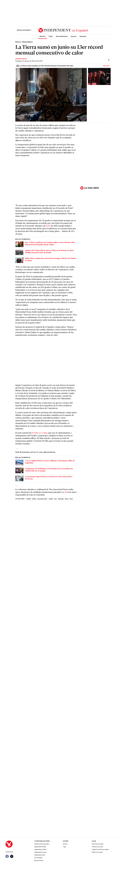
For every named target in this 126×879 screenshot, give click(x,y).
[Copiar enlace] (109, 60)
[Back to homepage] (20, 844)
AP (65, 492)
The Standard (38, 858)
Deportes (83, 36)
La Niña (43, 433)
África (66, 499)
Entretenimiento (62, 36)
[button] (24, 30)
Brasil (71, 499)
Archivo (65, 844)
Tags (64, 847)
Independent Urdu (39, 855)
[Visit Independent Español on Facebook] (7, 856)
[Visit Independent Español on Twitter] (11, 856)
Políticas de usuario (97, 847)
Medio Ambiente (27, 42)
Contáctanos (9, 852)
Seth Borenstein (21, 59)
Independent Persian (40, 852)
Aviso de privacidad (97, 844)
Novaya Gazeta (38, 860)
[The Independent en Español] (63, 30)
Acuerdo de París (42, 499)
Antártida (61, 499)
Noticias (43, 36)
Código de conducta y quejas (100, 849)
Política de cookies (97, 852)
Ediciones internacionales (41, 844)
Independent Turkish (40, 849)
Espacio (73, 36)
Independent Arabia (40, 847)
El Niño (35, 433)
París (48, 226)
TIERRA (28, 499)
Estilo (51, 36)
